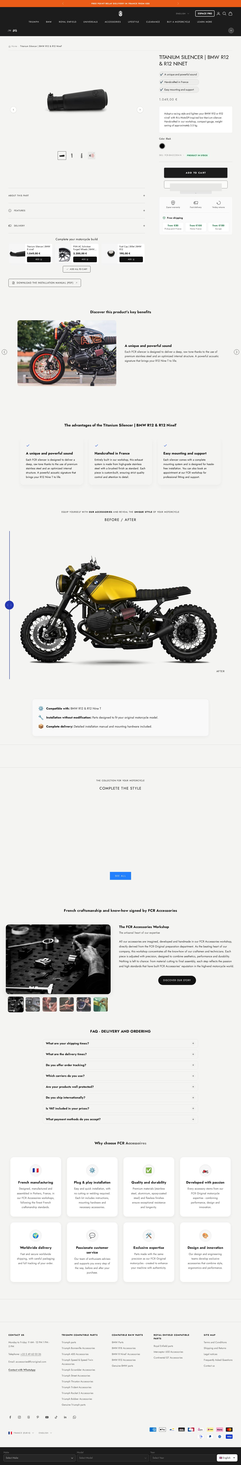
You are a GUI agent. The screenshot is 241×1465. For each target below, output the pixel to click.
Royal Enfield (68, 21)
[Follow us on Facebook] (10, 1417)
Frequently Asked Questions (218, 1360)
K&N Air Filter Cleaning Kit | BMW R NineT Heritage (62, 841)
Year (152, 1452)
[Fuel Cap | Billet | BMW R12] (111, 254)
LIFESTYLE (133, 21)
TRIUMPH (34, 21)
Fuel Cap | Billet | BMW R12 (130, 248)
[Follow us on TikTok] (56, 1417)
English (181, 13)
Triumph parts (69, 1342)
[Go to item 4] (91, 155)
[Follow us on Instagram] (19, 1417)
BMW (49, 21)
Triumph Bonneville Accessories (78, 1348)
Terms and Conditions (215, 1342)
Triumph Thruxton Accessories (77, 1381)
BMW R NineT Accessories (126, 1354)
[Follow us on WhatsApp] (74, 1417)
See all (120, 876)
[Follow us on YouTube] (47, 1417)
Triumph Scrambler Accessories (78, 1370)
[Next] (140, 110)
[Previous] (13, 110)
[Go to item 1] (62, 155)
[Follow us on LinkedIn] (65, 1417)
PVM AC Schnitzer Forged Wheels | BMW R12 (83, 248)
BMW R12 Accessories (124, 1360)
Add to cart (196, 172)
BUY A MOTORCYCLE (178, 21)
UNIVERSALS (90, 21)
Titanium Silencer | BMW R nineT (38, 248)
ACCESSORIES (113, 21)
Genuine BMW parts (122, 1365)
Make (6, 1452)
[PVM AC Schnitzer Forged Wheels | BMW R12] (65, 254)
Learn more (204, 21)
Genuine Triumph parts (74, 1404)
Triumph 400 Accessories (75, 1354)
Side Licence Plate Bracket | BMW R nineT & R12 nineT (101, 841)
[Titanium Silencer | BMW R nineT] (19, 254)
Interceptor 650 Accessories (168, 1352)
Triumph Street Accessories (76, 1375)
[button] (196, 184)
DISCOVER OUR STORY (177, 980)
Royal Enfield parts (163, 1346)
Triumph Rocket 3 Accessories (77, 1393)
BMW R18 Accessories (124, 1348)
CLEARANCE (153, 21)
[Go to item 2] (72, 155)
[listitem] (120, 1043)
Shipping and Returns (215, 1348)
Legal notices (210, 1354)
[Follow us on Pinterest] (38, 1417)
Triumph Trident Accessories (76, 1387)
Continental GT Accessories (168, 1357)
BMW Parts (117, 1342)
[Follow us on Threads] (28, 1417)
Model (80, 1452)
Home (14, 46)
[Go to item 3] (81, 155)
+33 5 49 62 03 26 (30, 1354)
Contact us (209, 1365)
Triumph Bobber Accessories (77, 1399)
